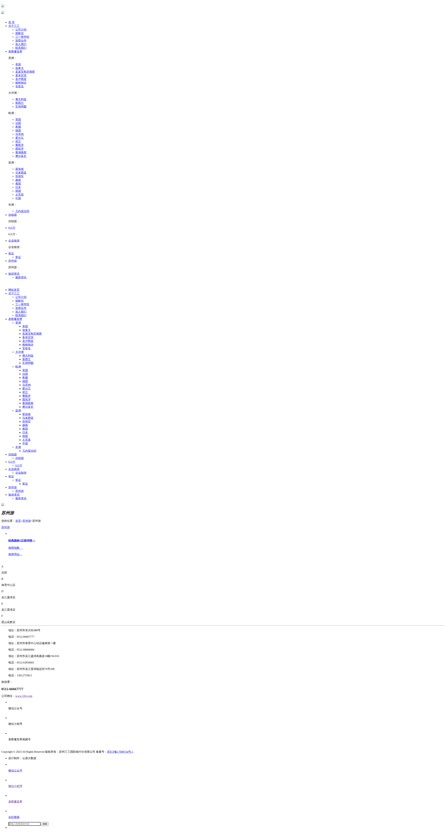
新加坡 (19, 168)
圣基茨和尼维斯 (25, 71)
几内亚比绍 (22, 211)
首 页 (11, 22)
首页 (18, 520)
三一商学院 (22, 36)
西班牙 (19, 148)
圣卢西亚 (20, 79)
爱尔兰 (19, 137)
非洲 (18, 447)
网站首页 (14, 289)
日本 (18, 187)
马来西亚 (20, 172)
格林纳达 (20, 82)
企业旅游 (14, 240)
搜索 (45, 824)
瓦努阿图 (20, 106)
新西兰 (19, 102)
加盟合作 (20, 40)
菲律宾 (19, 176)
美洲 (18, 322)
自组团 (12, 214)
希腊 (18, 126)
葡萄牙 (19, 145)
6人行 (11, 227)
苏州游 (12, 260)
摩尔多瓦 (20, 156)
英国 (18, 119)
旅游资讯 (14, 273)
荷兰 (18, 141)
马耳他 (19, 134)
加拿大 (19, 68)
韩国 (18, 190)
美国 (18, 64)
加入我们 (20, 44)
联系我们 (20, 47)
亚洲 (18, 410)
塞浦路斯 (20, 152)
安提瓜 (19, 86)
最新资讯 (20, 277)
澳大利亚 (20, 99)
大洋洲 (19, 351)
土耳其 (19, 194)
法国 (18, 123)
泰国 (18, 183)
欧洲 (18, 366)
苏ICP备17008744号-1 (120, 751)
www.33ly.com (23, 695)
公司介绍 (20, 29)
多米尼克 (20, 75)
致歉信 (19, 33)
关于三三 (14, 25)
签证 (11, 253)
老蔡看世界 (15, 51)
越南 (18, 179)
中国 (18, 198)
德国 (18, 130)
